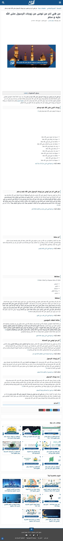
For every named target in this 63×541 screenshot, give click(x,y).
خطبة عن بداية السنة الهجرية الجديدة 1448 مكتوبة (32, 520)
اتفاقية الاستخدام (20, 538)
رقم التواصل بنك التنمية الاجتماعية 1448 (33, 452)
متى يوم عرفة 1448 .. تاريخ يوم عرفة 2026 (51, 505)
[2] (57, 205)
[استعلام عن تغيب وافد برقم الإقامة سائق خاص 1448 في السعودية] (51, 460)
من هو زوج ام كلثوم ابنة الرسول (45, 372)
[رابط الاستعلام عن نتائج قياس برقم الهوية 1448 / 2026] (51, 430)
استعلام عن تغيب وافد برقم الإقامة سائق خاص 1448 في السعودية (52, 468)
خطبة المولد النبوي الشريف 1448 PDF (32, 505)
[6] (46, 368)
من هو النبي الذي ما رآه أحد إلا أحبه (44, 163)
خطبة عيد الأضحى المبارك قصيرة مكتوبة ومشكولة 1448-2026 (12, 491)
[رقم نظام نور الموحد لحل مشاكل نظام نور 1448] (51, 445)
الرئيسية (59, 8)
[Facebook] (37, 535)
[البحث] (3, 3)
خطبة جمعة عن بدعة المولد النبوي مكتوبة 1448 (33, 490)
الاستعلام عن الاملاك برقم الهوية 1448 (33, 467)
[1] (38, 111)
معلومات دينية (42, 8)
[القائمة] (60, 3)
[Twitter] (33, 535)
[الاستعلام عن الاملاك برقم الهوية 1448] (31, 460)
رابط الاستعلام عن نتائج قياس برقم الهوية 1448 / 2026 (52, 437)
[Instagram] (30, 535)
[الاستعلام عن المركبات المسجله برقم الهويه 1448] (12, 445)
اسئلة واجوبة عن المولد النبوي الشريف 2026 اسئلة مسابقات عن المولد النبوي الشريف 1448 (51, 491)
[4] (5, 330)
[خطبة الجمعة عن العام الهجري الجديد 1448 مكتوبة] (12, 498)
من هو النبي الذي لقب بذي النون (45, 315)
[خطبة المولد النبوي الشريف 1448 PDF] (31, 498)
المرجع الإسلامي (51, 8)
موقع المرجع (21, 101)
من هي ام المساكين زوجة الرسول (45, 390)
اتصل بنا (40, 538)
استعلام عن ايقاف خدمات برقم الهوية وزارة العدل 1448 (12, 437)
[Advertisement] (31, 33)
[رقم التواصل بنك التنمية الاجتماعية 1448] (31, 445)
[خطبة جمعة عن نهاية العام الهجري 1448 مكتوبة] (51, 513)
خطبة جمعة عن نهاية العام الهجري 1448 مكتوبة (53, 520)
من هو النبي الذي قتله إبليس (46, 248)
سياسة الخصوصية (31, 538)
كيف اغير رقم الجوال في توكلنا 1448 (31, 437)
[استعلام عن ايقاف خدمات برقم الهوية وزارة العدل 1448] (12, 430)
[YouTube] (26, 535)
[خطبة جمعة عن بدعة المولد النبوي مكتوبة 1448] (31, 483)
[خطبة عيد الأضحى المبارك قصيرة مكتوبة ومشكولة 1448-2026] (12, 483)
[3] (38, 280)
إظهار (25, 93)
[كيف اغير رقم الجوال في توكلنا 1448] (31, 430)
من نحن (46, 538)
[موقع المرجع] (31, 3)
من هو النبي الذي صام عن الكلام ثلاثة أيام (43, 209)
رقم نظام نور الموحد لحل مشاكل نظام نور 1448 (53, 452)
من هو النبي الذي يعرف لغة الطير (45, 336)
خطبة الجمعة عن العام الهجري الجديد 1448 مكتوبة (12, 505)
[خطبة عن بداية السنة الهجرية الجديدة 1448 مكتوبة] (31, 513)
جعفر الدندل (51, 21)
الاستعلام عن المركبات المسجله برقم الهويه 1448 (12, 452)
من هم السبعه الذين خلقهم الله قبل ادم (43, 354)
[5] (28, 350)
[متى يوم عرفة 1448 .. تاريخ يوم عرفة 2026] (51, 498)
